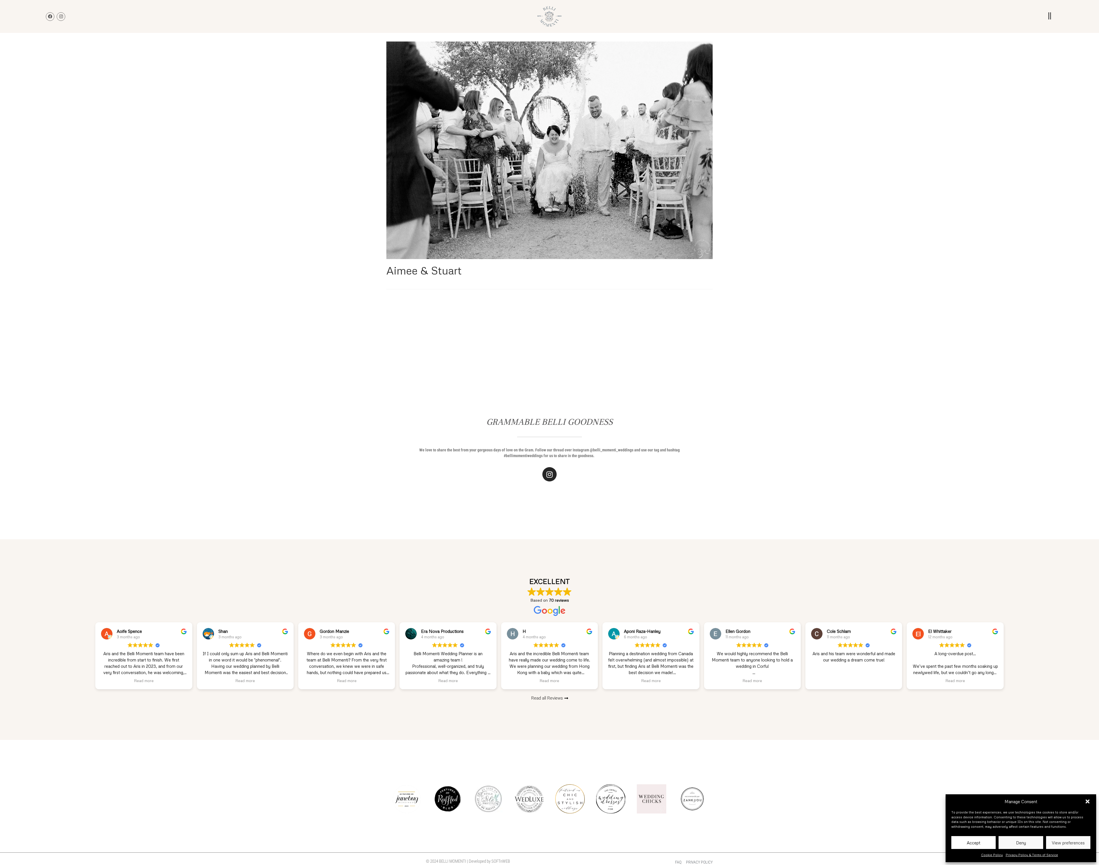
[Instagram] (549, 474)
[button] (1087, 801)
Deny (1021, 842)
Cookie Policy (992, 855)
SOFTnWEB (500, 861)
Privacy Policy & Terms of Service (1032, 855)
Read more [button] (144, 680)
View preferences (1068, 842)
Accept (973, 842)
